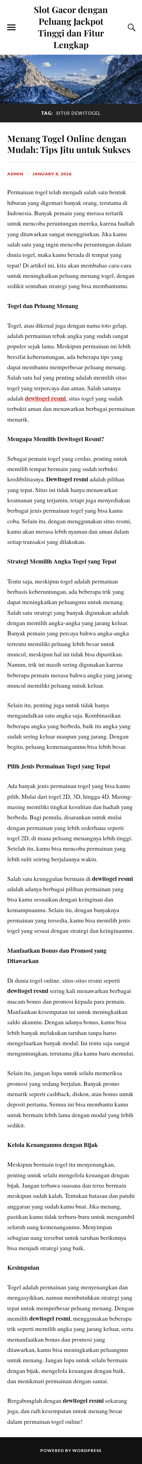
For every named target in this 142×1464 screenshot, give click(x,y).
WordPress (86, 1450)
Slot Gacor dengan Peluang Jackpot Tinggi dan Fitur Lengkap (71, 26)
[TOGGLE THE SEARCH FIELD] (130, 27)
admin (15, 173)
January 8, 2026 (52, 173)
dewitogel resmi (45, 398)
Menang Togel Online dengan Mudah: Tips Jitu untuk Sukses (69, 143)
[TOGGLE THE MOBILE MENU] (11, 27)
